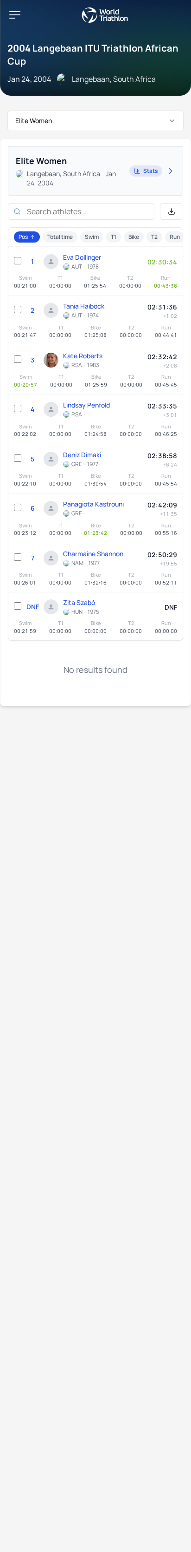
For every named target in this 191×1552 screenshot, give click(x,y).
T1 (113, 237)
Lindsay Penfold (86, 405)
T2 (154, 237)
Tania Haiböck (83, 306)
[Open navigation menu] (15, 15)
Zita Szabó (79, 602)
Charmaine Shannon (93, 553)
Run (175, 237)
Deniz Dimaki (82, 454)
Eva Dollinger (82, 257)
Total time (60, 237)
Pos (23, 237)
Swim (92, 237)
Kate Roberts (82, 355)
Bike (133, 237)
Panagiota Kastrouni (93, 504)
